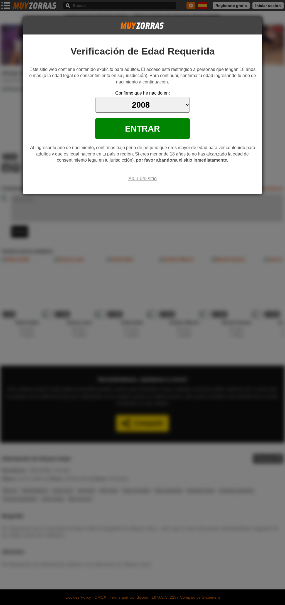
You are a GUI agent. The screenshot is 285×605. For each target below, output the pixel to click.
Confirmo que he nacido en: (142, 93)
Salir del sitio (142, 178)
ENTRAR (142, 128)
